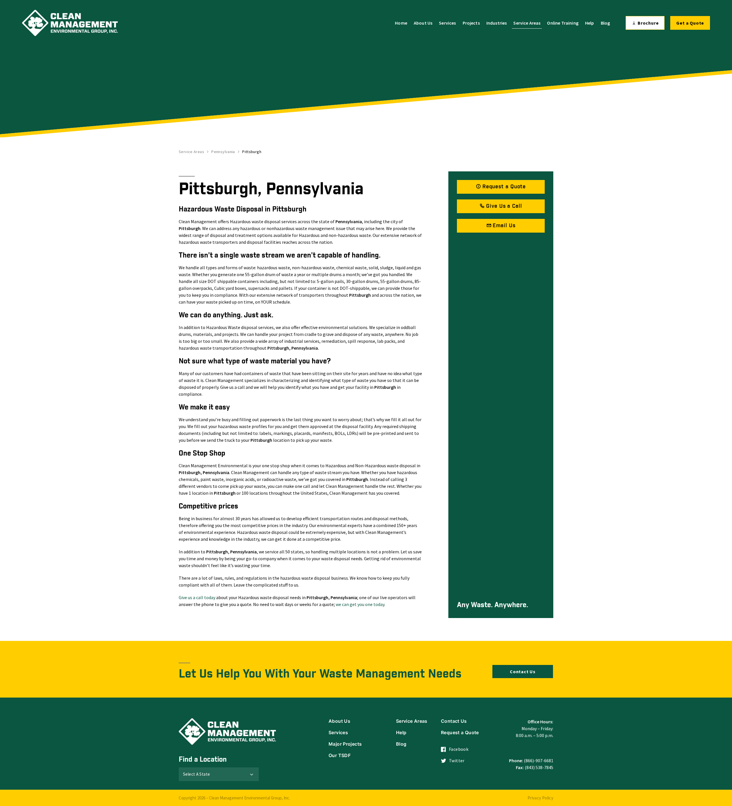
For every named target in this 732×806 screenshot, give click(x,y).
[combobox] (219, 774)
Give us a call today (197, 597)
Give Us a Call (504, 206)
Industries (496, 23)
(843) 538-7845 (539, 767)
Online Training (562, 23)
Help (589, 23)
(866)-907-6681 (538, 760)
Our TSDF (340, 755)
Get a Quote (690, 23)
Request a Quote (504, 186)
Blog (605, 23)
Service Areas (526, 23)
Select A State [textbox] (196, 774)
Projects (471, 23)
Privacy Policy (540, 798)
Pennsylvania (223, 151)
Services (447, 23)
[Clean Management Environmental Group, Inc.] (70, 23)
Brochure (648, 23)
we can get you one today (360, 604)
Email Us (504, 225)
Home (401, 23)
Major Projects (345, 743)
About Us (423, 23)
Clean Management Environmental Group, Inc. (249, 798)
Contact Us (523, 671)
